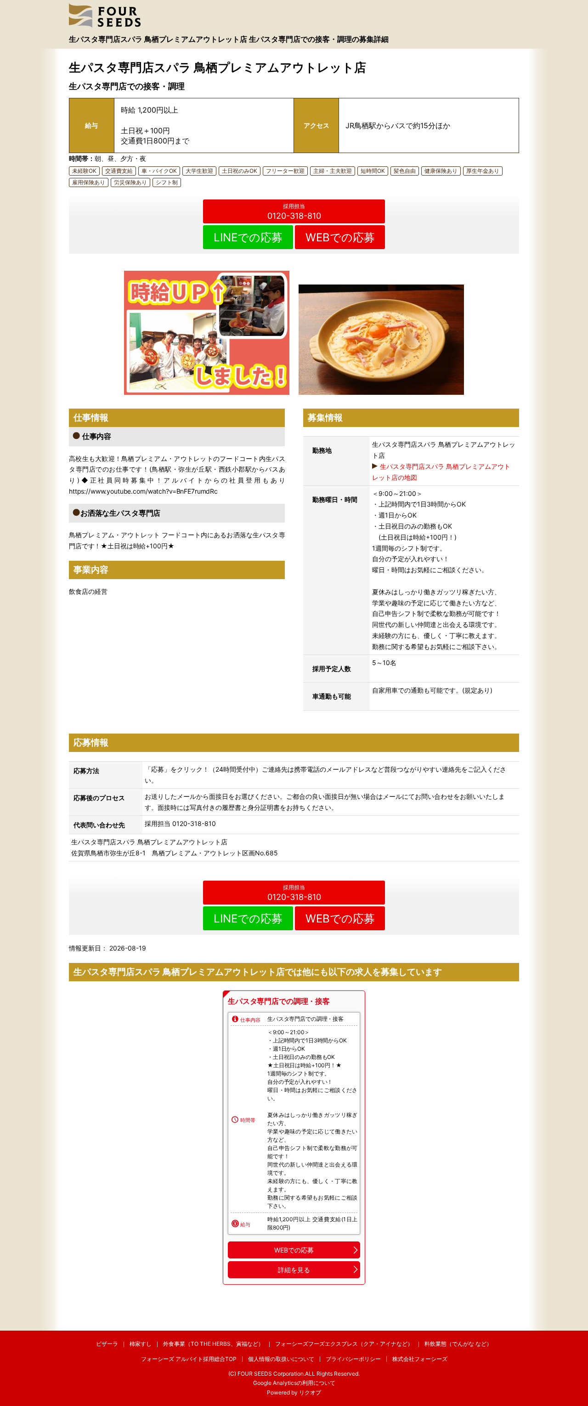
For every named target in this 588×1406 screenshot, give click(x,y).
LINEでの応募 (248, 237)
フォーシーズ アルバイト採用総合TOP (189, 1358)
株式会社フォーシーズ (419, 1358)
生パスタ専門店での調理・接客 (279, 1001)
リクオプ (310, 1392)
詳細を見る (294, 1270)
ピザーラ (107, 1343)
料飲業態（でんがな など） (458, 1343)
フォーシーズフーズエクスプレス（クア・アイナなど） (344, 1343)
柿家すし (141, 1343)
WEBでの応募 (340, 237)
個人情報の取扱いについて (281, 1358)
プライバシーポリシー (353, 1358)
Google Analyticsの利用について (294, 1382)
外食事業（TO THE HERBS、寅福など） (213, 1343)
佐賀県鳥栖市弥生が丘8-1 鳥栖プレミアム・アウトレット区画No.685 (174, 853)
